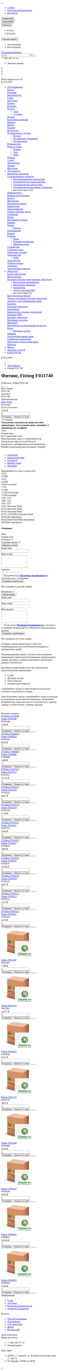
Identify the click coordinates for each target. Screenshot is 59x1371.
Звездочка (12, 100)
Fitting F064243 (9, 1051)
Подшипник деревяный (25, 138)
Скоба (10, 160)
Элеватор (12, 266)
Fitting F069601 (9, 1234)
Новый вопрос (8, 595)
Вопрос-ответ (14, 463)
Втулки (17, 136)
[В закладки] (2, 386)
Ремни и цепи (14, 146)
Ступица (17, 114)
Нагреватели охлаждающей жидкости (26, 325)
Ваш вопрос (7, 609)
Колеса (10, 108)
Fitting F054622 (9, 843)
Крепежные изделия (17, 119)
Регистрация (13, 47)
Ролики (11, 157)
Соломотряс (13, 247)
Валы (16, 239)
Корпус (11, 198)
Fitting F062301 (9, 1005)
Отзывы (12, 460)
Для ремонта (13, 171)
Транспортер (13, 260)
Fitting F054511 (8, 825)
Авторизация (14, 44)
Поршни (11, 333)
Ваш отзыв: (7, 554)
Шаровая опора (21, 244)
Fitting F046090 (9, 754)
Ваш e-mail (6, 603)
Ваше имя (6, 597)
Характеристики (15, 457)
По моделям (13, 1329)
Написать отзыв (9, 545)
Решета (11, 233)
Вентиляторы (14, 276)
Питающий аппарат (17, 220)
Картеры (11, 304)
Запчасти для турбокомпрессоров (24, 301)
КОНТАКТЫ (14, 352)
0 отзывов (7, 419)
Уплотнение (13, 163)
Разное (10, 225)
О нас (10, 1300)
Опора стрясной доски (19, 211)
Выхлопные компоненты (26, 282)
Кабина (11, 103)
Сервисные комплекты (19, 339)
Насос (10, 328)
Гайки (10, 98)
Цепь (16, 155)
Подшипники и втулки (19, 133)
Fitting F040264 (9, 736)
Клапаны (12, 106)
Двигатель (12, 271)
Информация (8, 1295)
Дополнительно (9, 1335)
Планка (11, 127)
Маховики (12, 323)
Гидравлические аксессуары (27, 184)
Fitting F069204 (9, 1189)
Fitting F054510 (9, 807)
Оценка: (5, 569)
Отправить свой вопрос (13, 633)
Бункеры (11, 92)
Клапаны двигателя (17, 306)
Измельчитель (14, 192)
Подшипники (20, 141)
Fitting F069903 (9, 1280)
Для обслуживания (17, 1319)
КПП (16, 257)
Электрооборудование (18, 268)
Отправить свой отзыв (12, 581)
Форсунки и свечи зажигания (22, 341)
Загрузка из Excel (16, 350)
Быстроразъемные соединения (29, 179)
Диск (16, 111)
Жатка (10, 347)
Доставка (12, 466)
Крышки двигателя (17, 317)
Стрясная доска (15, 249)
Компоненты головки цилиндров (24, 312)
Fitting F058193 (9, 878)
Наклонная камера (16, 203)
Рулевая (11, 236)
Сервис (11, 7)
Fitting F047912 (9, 772)
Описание (12, 455)
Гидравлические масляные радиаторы (32, 187)
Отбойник (12, 214)
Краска (17, 228)
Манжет (11, 122)
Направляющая (15, 209)
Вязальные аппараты (18, 174)
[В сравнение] (5, 386)
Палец (10, 217)
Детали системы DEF (24, 290)
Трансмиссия (14, 255)
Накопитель (13, 206)
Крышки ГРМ (14, 314)
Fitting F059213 (9, 896)
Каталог (5, 1313)
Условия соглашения (17, 1308)
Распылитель (14, 230)
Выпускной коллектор (18, 295)
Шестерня (12, 168)
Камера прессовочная (18, 195)
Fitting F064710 (9, 1097)
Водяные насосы (22, 331)
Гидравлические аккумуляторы (29, 182)
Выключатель (14, 95)
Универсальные (15, 263)
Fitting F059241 (9, 914)
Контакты (12, 13)
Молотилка (13, 201)
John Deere (6, 402)
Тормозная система (17, 252)
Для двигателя (14, 1324)
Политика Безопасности (19, 10)
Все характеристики (11, 436)
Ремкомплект (14, 144)
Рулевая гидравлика (23, 241)
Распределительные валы (20, 336)
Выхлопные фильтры (24, 285)
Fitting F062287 (9, 960)
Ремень (17, 149)
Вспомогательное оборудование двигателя (29, 279)
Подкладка (12, 130)
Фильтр (11, 165)
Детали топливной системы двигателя (27, 298)
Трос (15, 152)
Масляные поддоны (17, 320)
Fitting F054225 (9, 790)
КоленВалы (13, 309)
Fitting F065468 (9, 1143)
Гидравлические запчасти (20, 176)
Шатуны (11, 344)
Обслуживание (15, 87)
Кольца (11, 117)
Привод (11, 222)
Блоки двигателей (16, 274)
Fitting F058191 (9, 861)
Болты (10, 90)
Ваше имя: (6, 548)
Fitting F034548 (9, 719)
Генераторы (19, 287)
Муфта (10, 125)
